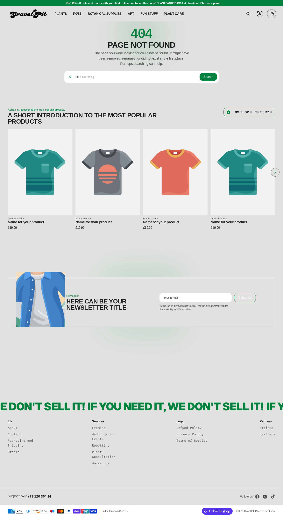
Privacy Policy (166, 309)
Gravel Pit (249, 511)
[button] (248, 14)
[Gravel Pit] (28, 13)
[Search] (70, 77)
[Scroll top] (278, 512)
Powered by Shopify (265, 511)
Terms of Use (184, 309)
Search (208, 76)
